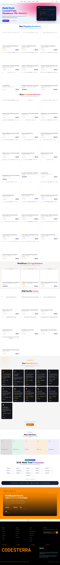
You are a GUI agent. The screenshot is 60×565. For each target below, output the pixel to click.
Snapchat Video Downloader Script (27, 133)
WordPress (34, 174)
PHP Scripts (28, 154)
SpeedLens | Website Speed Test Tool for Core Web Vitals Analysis (10, 133)
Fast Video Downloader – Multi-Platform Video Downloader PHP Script (10, 65)
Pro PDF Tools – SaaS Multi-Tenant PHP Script (48, 234)
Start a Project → (30, 424)
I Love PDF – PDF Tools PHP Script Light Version (9, 254)
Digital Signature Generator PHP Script (47, 153)
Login (56, 1)
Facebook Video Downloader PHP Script (27, 194)
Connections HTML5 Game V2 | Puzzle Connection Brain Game (10, 349)
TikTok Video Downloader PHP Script (8, 195)
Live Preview (11, 39)
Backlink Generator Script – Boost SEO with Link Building (10, 153)
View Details (11, 37)
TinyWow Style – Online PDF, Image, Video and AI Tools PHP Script (29, 65)
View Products (14, 20)
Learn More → (4, 384)
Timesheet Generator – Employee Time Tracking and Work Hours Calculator (10, 113)
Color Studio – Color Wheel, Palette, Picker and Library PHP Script (49, 65)
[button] (10, 468)
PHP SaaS (8, 47)
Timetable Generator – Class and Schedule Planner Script (49, 113)
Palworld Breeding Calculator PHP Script (27, 153)
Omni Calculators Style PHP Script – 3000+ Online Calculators (29, 85)
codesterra (4, 47)
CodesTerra (16, 550)
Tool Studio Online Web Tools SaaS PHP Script (9, 234)
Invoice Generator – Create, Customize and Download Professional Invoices (29, 113)
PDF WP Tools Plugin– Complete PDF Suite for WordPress (29, 234)
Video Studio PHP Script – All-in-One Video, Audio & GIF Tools (10, 175)
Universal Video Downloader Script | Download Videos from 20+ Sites (49, 85)
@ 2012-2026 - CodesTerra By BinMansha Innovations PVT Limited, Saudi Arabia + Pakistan (15, 561)
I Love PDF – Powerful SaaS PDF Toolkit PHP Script (29, 254)
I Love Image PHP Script (6, 85)
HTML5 (8, 114)
